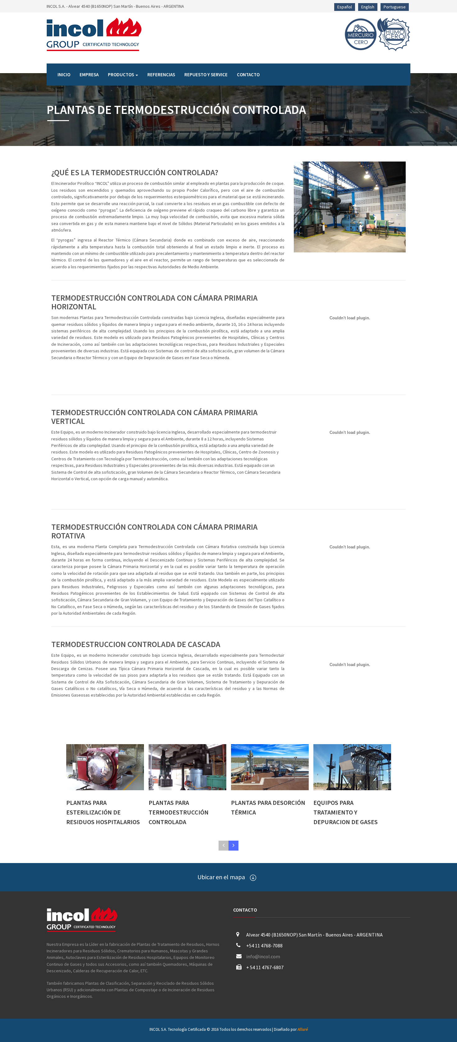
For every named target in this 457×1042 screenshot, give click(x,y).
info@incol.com (263, 956)
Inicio (64, 74)
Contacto (248, 74)
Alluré (303, 1029)
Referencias (161, 74)
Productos (121, 74)
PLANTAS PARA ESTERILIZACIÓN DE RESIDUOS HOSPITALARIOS (103, 812)
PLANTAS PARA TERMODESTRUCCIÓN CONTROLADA (179, 812)
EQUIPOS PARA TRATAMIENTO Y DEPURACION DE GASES (345, 812)
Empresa (89, 74)
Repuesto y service (206, 74)
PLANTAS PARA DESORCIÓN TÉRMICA (268, 807)
